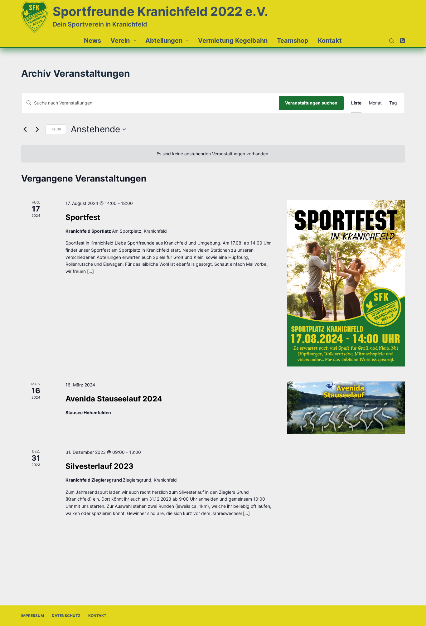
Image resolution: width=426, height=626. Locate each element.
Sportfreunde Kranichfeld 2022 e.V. (160, 11)
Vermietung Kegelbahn (233, 40)
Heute (56, 129)
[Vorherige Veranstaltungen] (25, 129)
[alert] (212, 154)
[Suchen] (391, 40)
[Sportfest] (346, 283)
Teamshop (292, 40)
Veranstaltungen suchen (311, 102)
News (92, 40)
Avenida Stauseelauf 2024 (113, 398)
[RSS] (402, 40)
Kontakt (330, 40)
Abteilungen (163, 40)
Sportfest (82, 217)
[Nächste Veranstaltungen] (37, 129)
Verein (120, 40)
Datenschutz (66, 615)
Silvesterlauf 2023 (99, 466)
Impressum (32, 615)
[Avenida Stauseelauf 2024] (346, 407)
